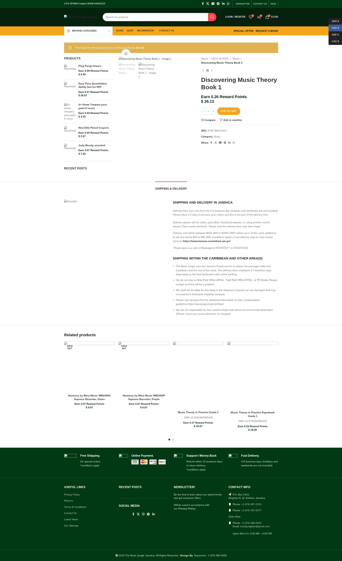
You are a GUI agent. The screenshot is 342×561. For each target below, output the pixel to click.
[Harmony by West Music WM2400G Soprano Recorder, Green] (89, 366)
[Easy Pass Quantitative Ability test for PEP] (70, 89)
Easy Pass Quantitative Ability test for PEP (92, 85)
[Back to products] (207, 70)
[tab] (171, 186)
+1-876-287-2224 (251, 504)
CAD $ (334, 41)
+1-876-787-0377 (251, 510)
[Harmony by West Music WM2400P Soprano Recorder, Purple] (143, 366)
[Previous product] (203, 70)
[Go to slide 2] (173, 439)
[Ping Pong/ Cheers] (70, 70)
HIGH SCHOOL (220, 58)
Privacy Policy (72, 494)
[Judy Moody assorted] (70, 150)
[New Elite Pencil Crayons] (70, 132)
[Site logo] (80, 16)
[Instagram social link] (143, 514)
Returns (68, 500)
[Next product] (212, 70)
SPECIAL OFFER (244, 30)
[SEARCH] (212, 17)
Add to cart (229, 111)
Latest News (71, 519)
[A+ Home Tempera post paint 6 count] (70, 112)
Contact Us (70, 513)
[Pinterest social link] (218, 3)
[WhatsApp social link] (228, 3)
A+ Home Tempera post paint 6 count (92, 106)
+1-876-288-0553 (251, 522)
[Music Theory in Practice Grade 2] (198, 375)
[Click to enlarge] (126, 53)
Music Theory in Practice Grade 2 (198, 412)
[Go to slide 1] (169, 439)
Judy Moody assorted (91, 145)
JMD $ (334, 21)
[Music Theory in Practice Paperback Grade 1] (252, 375)
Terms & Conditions (75, 506)
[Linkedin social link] (223, 3)
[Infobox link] (88, 461)
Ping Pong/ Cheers (89, 65)
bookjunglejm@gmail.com (255, 526)
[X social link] (207, 3)
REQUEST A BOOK (267, 30)
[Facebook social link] (203, 3)
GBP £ (334, 34)
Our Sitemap (71, 525)
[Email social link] (212, 3)
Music (236, 58)
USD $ (334, 27)
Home (204, 58)
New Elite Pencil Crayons (93, 127)
